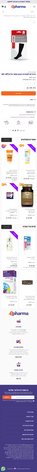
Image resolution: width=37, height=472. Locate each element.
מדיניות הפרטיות (25, 458)
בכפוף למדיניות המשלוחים (16, 117)
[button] (34, 7)
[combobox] (18, 12)
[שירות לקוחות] (18, 364)
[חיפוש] (3, 12)
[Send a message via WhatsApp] (3, 468)
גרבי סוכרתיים (16, 16)
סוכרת (23, 16)
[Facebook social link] (18, 130)
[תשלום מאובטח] (18, 342)
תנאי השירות (16, 458)
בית (34, 16)
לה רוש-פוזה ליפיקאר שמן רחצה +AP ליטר (11, 258)
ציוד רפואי (29, 16)
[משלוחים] (18, 321)
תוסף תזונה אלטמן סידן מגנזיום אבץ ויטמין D (11, 297)
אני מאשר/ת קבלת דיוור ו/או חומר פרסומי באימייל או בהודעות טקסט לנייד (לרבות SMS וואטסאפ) (18, 401)
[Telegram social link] (13, 130)
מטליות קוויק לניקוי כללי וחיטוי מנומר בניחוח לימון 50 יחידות (29, 298)
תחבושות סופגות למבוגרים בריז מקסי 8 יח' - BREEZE (11, 211)
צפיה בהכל (6, 139)
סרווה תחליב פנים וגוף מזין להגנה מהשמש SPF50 (30, 172)
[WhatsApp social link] (15, 130)
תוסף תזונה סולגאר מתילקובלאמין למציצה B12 (30, 211)
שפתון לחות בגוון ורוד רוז (31, 258)
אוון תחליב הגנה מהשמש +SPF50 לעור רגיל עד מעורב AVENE (11, 172)
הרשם (7, 397)
